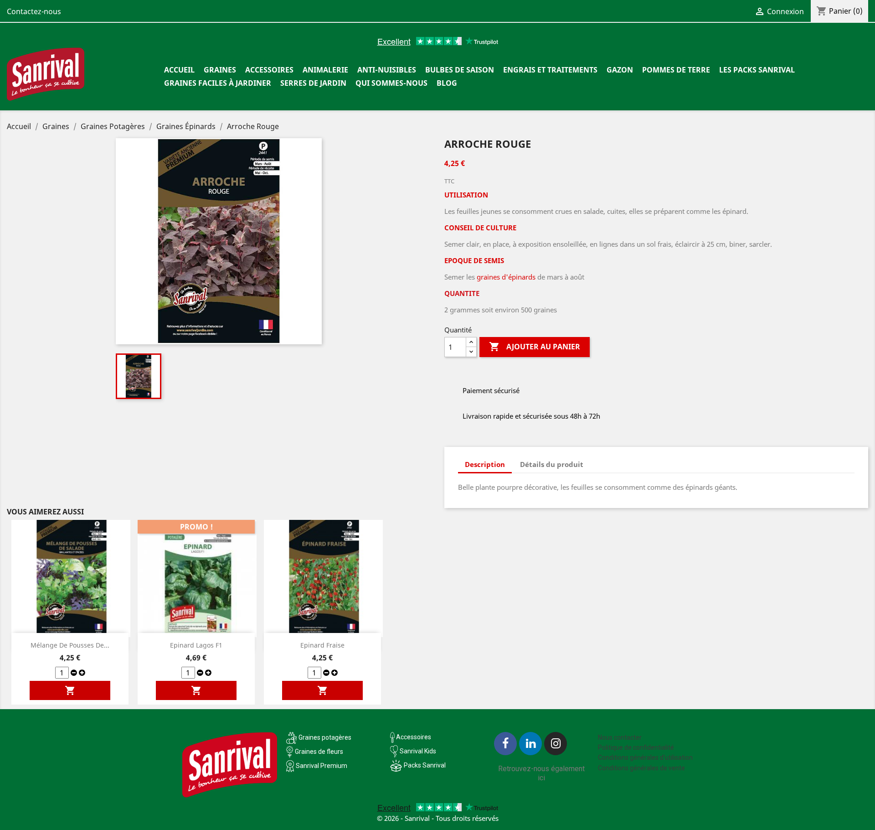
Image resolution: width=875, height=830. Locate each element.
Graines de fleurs (319, 751)
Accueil (179, 70)
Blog (447, 83)
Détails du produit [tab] (551, 464)
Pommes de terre (676, 70)
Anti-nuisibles (386, 70)
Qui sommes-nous (391, 83)
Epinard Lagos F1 (196, 645)
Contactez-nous (34, 11)
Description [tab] (485, 464)
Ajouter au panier (534, 346)
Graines (220, 70)
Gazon (620, 70)
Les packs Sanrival (757, 70)
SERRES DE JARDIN (313, 83)
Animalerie (325, 70)
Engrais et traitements (550, 70)
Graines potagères (325, 737)
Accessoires (269, 70)
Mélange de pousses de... (70, 645)
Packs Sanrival (425, 765)
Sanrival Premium (321, 765)
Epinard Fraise (322, 645)
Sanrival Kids (418, 751)
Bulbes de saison (459, 70)
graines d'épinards (506, 276)
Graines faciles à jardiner (217, 83)
